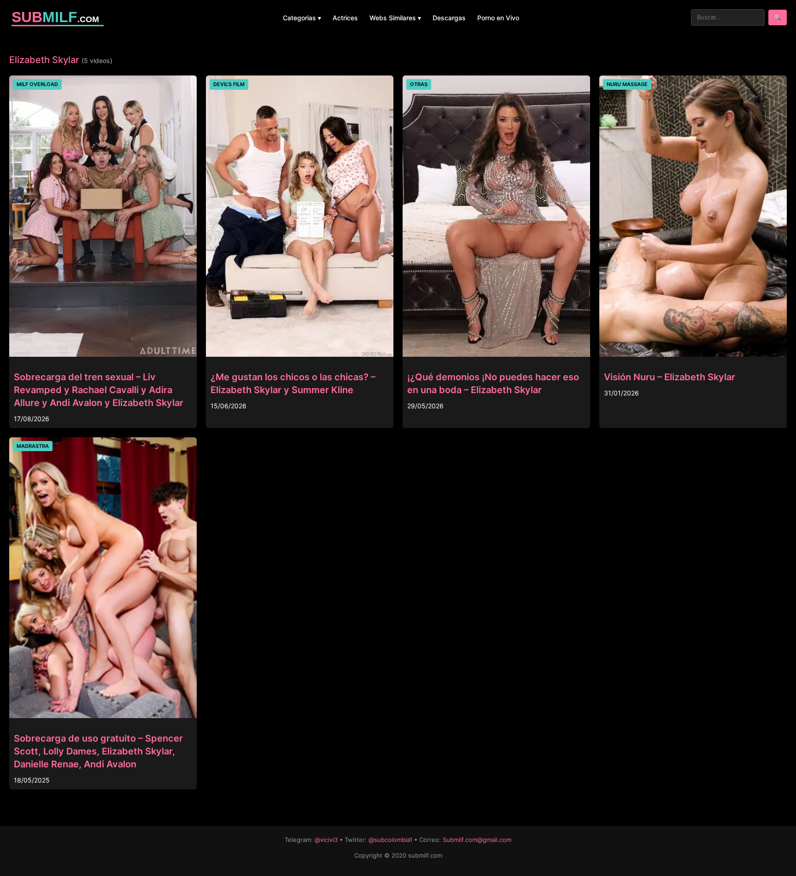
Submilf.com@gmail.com (477, 839)
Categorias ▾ (302, 18)
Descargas (449, 18)
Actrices (345, 18)
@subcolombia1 (390, 839)
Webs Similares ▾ (395, 18)
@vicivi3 (326, 839)
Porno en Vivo (498, 18)
